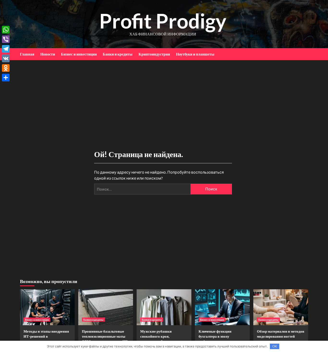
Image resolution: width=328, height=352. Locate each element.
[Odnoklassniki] (6, 68)
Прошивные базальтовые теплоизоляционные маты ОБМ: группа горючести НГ (105, 336)
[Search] (305, 54)
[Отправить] (6, 77)
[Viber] (6, 39)
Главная (27, 54)
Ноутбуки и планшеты (195, 54)
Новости (47, 54)
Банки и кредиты (118, 54)
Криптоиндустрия (154, 54)
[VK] (6, 58)
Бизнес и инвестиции (79, 54)
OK (274, 346)
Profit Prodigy (162, 21)
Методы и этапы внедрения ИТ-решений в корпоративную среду (46, 336)
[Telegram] (6, 49)
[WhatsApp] (6, 29)
